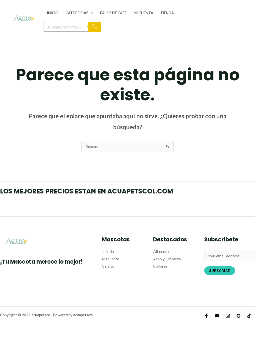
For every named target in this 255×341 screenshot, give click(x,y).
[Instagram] (228, 316)
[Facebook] (206, 316)
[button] (90, 13)
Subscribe (219, 270)
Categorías (76, 13)
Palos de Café (113, 13)
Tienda (167, 13)
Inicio (52, 13)
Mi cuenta (143, 13)
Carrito (108, 266)
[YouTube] (217, 316)
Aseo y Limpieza (167, 258)
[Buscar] (94, 27)
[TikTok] (249, 316)
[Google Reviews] (238, 316)
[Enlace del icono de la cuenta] (244, 18)
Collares (160, 266)
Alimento (161, 251)
